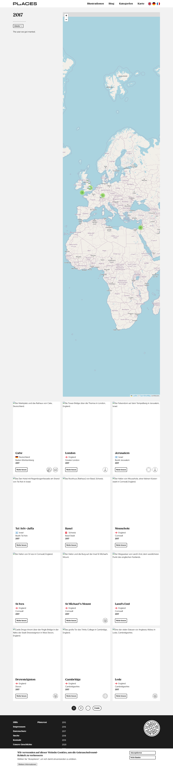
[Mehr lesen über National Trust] (105, 621)
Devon (18, 686)
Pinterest (42, 722)
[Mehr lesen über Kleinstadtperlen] (55, 470)
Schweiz (72, 532)
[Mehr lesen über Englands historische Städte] (105, 696)
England (72, 457)
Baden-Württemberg (24, 460)
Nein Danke (135, 757)
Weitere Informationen (27, 764)
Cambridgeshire (72, 686)
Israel (120, 457)
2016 (64, 727)
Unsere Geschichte (22, 744)
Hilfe (15, 722)
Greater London (72, 460)
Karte (141, 3)
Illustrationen (95, 3)
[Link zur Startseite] (25, 3)
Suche (16, 735)
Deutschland (24, 457)
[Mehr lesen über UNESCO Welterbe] (148, 470)
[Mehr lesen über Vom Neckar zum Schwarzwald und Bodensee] (49, 470)
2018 (64, 735)
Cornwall (119, 535)
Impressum (19, 727)
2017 (17, 463)
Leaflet (134, 396)
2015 (64, 722)
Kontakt (17, 740)
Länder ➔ (18, 26)
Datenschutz (19, 731)
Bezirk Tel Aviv (21, 535)
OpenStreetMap (145, 396)
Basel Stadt (70, 535)
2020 (64, 744)
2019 (64, 740)
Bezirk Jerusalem (122, 460)
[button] (140, 227)
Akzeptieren (136, 753)
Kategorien (126, 3)
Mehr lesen (21, 470)
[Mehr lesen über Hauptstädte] (105, 470)
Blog (111, 3)
